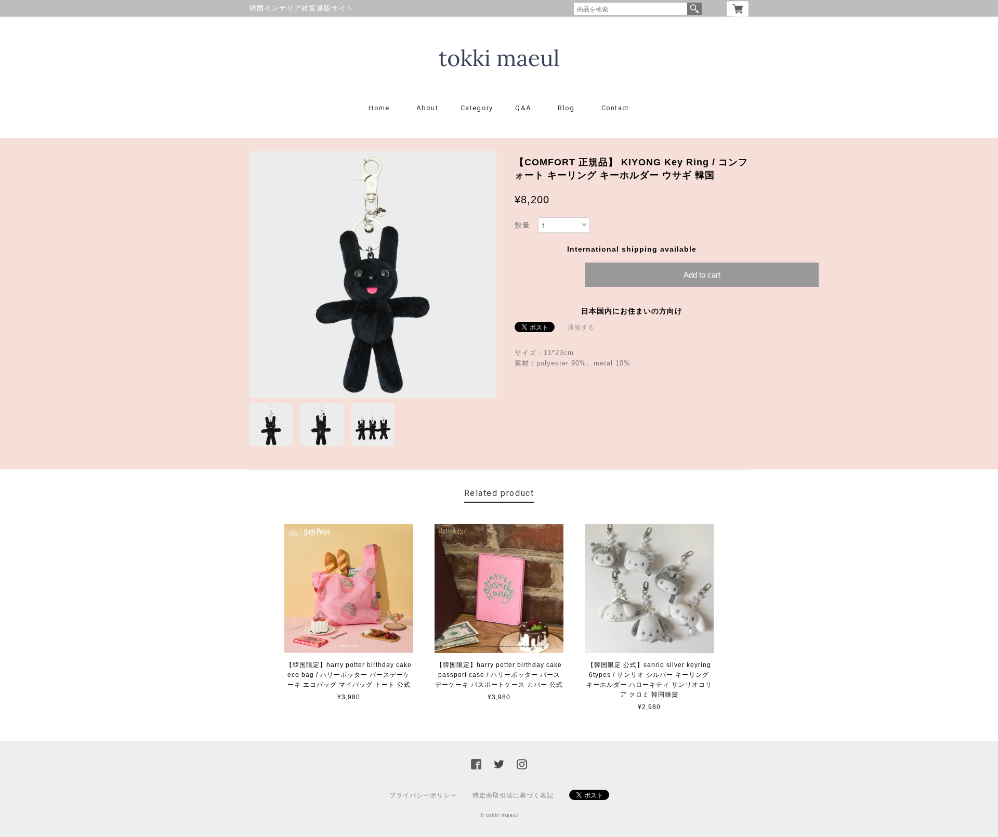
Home (379, 108)
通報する (581, 327)
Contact (615, 108)
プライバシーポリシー (423, 795)
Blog (566, 108)
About (427, 108)
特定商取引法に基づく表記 (513, 795)
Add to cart (702, 274)
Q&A (523, 108)
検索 (694, 9)
